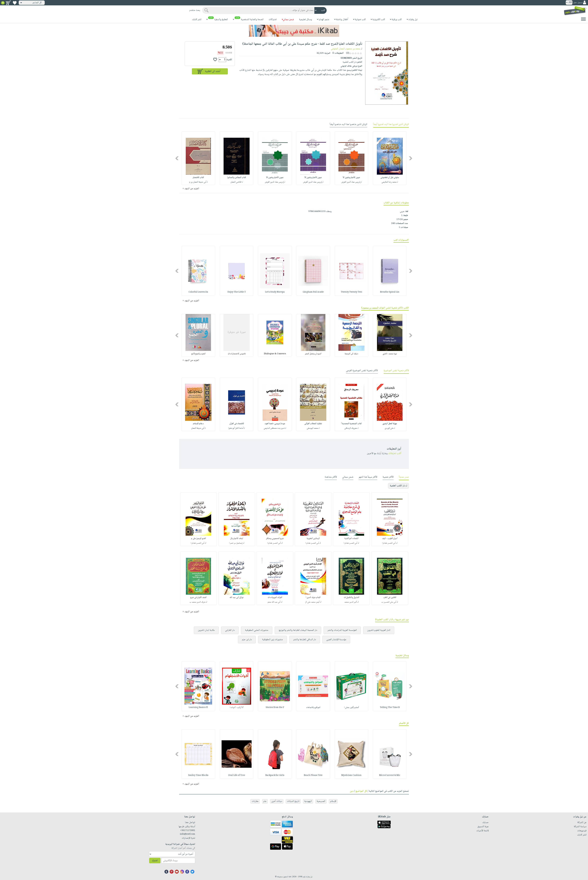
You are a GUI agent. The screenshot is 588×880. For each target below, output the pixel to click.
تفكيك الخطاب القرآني (313, 424)
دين (351, 791)
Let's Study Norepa (275, 292)
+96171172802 (187, 830)
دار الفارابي (230, 630)
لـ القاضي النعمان (236, 182)
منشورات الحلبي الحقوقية (256, 630)
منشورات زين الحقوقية (272, 640)
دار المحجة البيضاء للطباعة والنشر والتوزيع (298, 630)
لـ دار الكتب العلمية (398, 486)
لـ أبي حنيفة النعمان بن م (198, 182)
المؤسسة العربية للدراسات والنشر (342, 630)
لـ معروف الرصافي (351, 428)
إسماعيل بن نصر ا (235, 543)
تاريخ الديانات (293, 801)
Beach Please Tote (313, 775)
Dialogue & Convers (275, 354)
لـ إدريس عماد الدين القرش (351, 182)
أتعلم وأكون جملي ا (351, 707)
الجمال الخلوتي (338, 49)
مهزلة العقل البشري (390, 424)
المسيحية (321, 801)
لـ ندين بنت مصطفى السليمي (275, 428)
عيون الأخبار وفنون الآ (351, 177)
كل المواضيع (361, 791)
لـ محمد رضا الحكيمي (390, 182)
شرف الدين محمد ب (197, 602)
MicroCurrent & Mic (389, 775)
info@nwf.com (187, 834)
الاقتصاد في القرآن (236, 424)
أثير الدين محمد (350, 602)
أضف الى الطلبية (212, 71)
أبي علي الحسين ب (388, 602)
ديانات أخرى (276, 801)
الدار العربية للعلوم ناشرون (378, 630)
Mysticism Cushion (351, 775)
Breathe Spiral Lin (389, 292)
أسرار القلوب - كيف (389, 538)
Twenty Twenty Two (351, 292)
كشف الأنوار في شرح (198, 597)
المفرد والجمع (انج (198, 354)
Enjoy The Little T (237, 292)
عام (264, 801)
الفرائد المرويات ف (275, 597)
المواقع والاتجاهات (313, 707)
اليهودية (308, 801)
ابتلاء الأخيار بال (236, 538)
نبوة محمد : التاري (390, 354)
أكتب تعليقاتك (394, 453)
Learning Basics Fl (198, 707)
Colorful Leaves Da (198, 292)
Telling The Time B (390, 707)
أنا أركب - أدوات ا (236, 707)
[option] (390, 158)
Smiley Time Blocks (198, 775)
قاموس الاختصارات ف (237, 354)
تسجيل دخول (577, 2)
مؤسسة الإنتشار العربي (336, 640)
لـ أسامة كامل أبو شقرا (236, 428)
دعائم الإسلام (198, 424)
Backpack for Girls (274, 775)
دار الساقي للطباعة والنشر (304, 640)
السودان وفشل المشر (313, 354)
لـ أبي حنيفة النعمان (198, 428)
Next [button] (177, 158)
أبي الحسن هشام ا (389, 543)
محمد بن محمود (353, 49)
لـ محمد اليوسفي (313, 428)
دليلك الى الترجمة (351, 354)
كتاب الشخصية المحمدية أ (351, 424)
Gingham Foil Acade (313, 292)
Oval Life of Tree (236, 775)
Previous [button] (411, 158)
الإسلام (333, 801)
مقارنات (255, 801)
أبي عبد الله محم (274, 602)
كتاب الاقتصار (198, 177)
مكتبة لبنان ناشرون (206, 630)
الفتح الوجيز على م (198, 538)
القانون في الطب (389, 597)
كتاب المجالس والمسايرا (236, 177)
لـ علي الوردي (390, 428)
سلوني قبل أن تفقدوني (390, 177)
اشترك (155, 861)
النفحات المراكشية (351, 538)
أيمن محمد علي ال (312, 602)
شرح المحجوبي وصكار (275, 538)
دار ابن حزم (247, 640)
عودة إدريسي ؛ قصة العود (275, 424)
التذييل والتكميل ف (351, 597)
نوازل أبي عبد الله (236, 597)
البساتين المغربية (313, 538)
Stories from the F (275, 707)
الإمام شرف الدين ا (313, 597)
